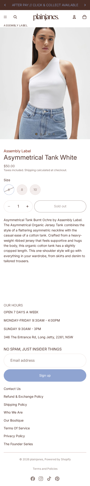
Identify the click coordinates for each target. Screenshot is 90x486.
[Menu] (5, 17)
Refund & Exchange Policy (23, 396)
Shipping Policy (15, 404)
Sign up (45, 375)
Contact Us (12, 389)
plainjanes (36, 459)
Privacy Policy (14, 436)
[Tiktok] (49, 478)
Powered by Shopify (58, 459)
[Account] (74, 17)
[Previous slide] (5, 5)
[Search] (15, 17)
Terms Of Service (17, 428)
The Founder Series (18, 444)
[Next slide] (85, 5)
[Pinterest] (57, 478)
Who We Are (13, 412)
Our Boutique (14, 420)
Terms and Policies (45, 468)
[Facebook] (33, 478)
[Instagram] (41, 478)
